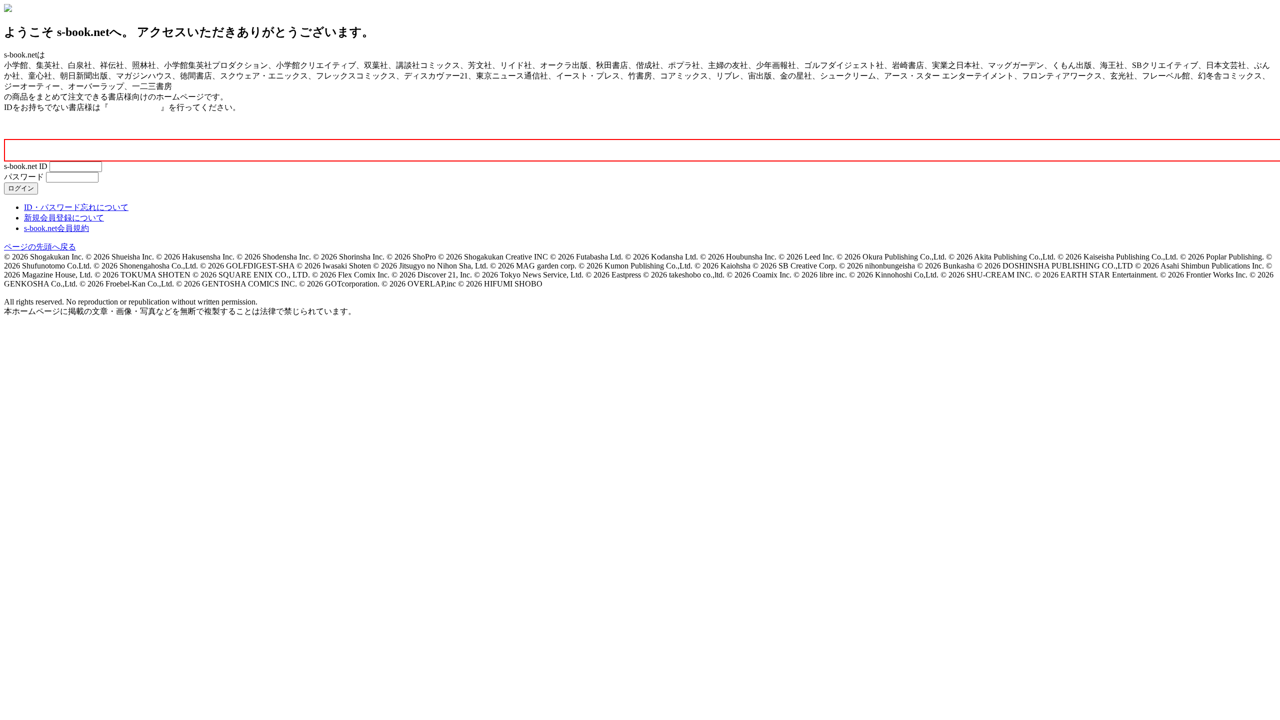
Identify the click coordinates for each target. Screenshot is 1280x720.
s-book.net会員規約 (56, 228)
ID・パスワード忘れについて (76, 207)
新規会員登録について (64, 218)
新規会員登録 (134, 107)
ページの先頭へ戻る (40, 246)
